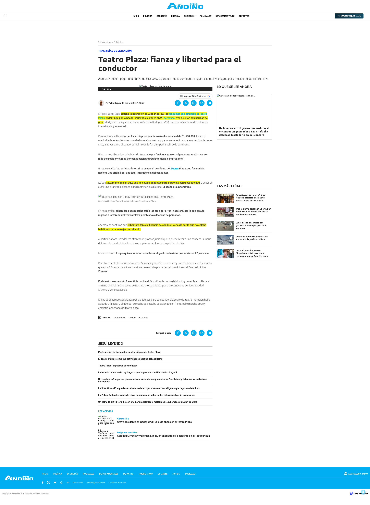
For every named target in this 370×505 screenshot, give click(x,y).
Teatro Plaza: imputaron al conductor (117, 366)
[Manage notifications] (363, 492)
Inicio (136, 16)
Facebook (42, 482)
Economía (162, 16)
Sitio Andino (104, 41)
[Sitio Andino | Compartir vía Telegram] (209, 103)
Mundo (176, 473)
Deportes (244, 16)
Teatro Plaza (119, 317)
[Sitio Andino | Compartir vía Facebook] (178, 103)
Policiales (205, 16)
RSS (67, 482)
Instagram (61, 482)
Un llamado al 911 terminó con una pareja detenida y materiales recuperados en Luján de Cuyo (147, 402)
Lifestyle (162, 473)
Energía (175, 16)
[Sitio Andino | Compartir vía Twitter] (186, 103)
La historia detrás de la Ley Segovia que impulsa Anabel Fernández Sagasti (137, 372)
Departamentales (225, 16)
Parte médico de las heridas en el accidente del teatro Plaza (129, 352)
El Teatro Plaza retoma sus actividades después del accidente (130, 359)
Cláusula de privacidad (117, 482)
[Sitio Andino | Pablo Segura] (102, 103)
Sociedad (189, 16)
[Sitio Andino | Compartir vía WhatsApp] (194, 103)
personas (169, 117)
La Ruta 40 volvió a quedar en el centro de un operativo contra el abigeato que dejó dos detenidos (149, 388)
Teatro (174, 168)
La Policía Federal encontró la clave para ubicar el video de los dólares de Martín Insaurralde (146, 395)
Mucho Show (146, 473)
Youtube (54, 482)
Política (147, 16)
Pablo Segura (115, 103)
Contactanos (78, 482)
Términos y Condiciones (95, 482)
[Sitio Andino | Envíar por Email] (202, 103)
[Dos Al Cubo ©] (359, 494)
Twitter (48, 482)
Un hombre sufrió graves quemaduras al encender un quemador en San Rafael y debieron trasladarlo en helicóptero (152, 380)
